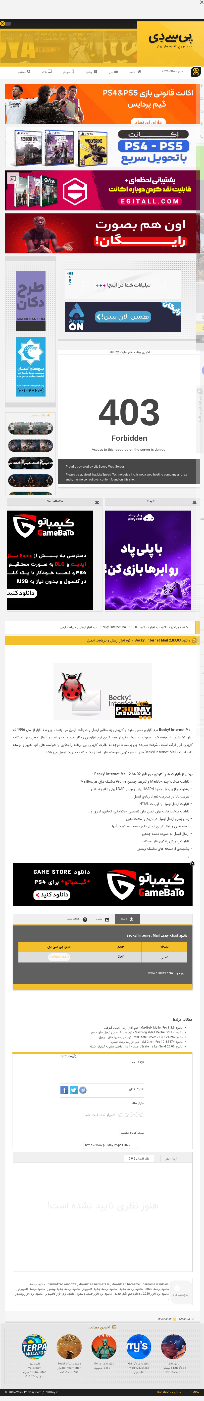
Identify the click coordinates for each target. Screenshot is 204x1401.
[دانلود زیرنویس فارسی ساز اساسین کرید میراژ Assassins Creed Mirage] (30, 480)
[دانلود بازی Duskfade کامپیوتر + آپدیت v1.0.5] (173, 1346)
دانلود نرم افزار (158, 627)
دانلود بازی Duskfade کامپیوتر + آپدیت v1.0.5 (173, 1368)
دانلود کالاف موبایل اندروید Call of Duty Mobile (78, 36)
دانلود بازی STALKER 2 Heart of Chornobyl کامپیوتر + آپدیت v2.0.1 (44, 36)
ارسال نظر (171, 1158)
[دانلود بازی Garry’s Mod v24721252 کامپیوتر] (138, 1346)
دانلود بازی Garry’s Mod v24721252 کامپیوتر (139, 1368)
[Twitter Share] (74, 1091)
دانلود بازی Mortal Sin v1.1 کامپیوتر (104, 1366)
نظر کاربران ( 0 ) (139, 1158)
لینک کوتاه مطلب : (131, 1132)
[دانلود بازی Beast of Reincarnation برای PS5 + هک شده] (69, 1346)
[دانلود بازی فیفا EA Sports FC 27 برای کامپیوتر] (30, 428)
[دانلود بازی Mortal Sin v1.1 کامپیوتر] (104, 1346)
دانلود (132, 72)
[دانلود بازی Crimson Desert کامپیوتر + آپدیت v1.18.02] (30, 446)
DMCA (195, 1392)
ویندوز (175, 627)
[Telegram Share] (83, 1091)
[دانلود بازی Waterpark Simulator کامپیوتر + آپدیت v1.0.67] (34, 1346)
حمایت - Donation (169, 1392)
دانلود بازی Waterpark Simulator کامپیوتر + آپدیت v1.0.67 (34, 1370)
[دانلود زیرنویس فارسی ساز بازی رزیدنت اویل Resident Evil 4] (30, 463)
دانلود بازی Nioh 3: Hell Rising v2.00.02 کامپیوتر (112, 36)
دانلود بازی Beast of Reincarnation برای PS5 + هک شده (69, 1368)
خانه (185, 627)
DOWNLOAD (59, 957)
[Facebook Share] (64, 1091)
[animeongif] (123, 330)
